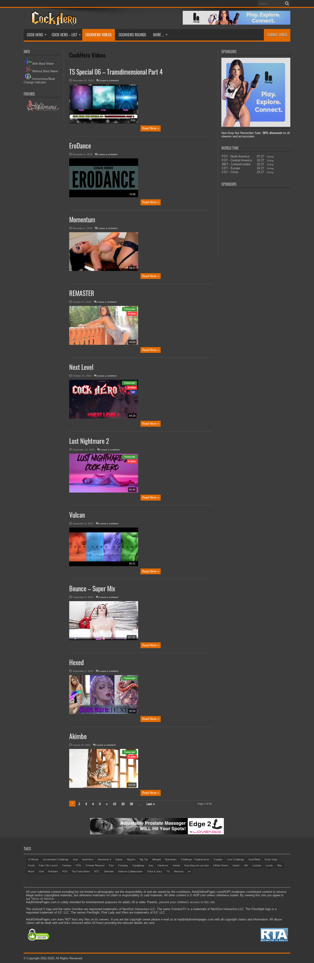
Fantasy (66, 865)
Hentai (176, 865)
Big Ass (131, 859)
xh (189, 871)
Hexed (76, 662)
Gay (150, 865)
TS (168, 871)
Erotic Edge (271, 859)
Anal (75, 859)
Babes (119, 859)
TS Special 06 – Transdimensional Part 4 (116, 71)
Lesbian (256, 865)
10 (114, 804)
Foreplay (123, 865)
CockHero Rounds (132, 35)
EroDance (80, 145)
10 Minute (33, 859)
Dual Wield (254, 859)
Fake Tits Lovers (48, 865)
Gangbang (138, 865)
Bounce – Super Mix (92, 588)
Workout (178, 871)
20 (123, 804)
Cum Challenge (235, 859)
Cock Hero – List (64, 35)
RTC (97, 871)
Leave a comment (109, 80)
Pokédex (53, 871)
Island (236, 865)
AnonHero (87, 859)
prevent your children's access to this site (187, 902)
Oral (41, 871)
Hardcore (163, 865)
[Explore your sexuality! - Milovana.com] (42, 110)
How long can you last (196, 865)
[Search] (286, 3)
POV (65, 871)
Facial (31, 865)
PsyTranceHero (81, 871)
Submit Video (277, 35)
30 (131, 804)
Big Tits (144, 859)
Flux (111, 865)
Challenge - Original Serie (195, 859)
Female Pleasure (95, 865)
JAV (246, 865)
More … (158, 35)
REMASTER (81, 293)
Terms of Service (42, 898)
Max (279, 865)
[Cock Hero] (53, 22)
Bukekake (171, 859)
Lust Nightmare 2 (89, 441)
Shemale (109, 871)
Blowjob (156, 859)
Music (31, 871)
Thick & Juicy (154, 871)
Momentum (82, 219)
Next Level (81, 367)
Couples (218, 859)
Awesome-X (104, 859)
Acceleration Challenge (56, 859)
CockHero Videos (99, 35)
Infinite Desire (220, 865)
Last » (150, 804)
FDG (78, 865)
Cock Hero (35, 35)
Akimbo (78, 736)
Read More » (150, 128)
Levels (269, 865)
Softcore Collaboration (130, 871)
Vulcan (77, 514)
